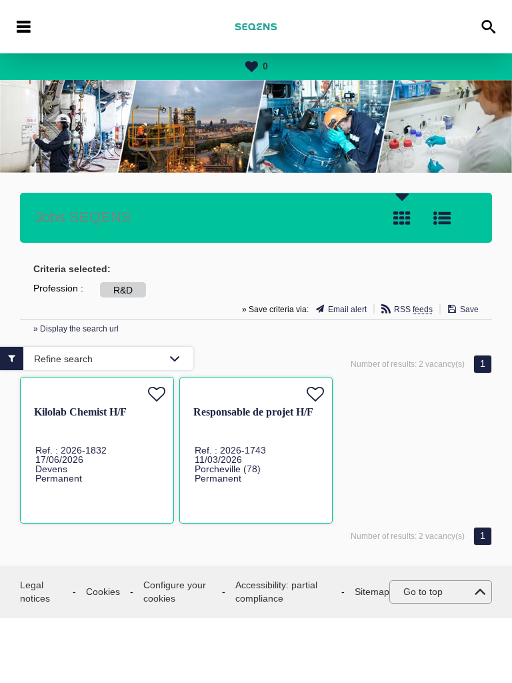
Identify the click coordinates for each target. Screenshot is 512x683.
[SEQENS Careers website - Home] (256, 26)
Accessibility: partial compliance (276, 592)
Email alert (347, 309)
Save (469, 309)
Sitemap (372, 591)
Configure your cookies (174, 592)
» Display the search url (76, 328)
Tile (402, 218)
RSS (413, 309)
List (442, 218)
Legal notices (35, 592)
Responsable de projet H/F (253, 412)
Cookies (103, 591)
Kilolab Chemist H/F (80, 412)
